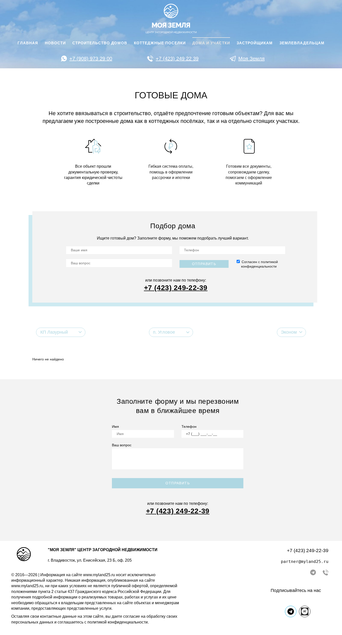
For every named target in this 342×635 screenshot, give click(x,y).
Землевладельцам (301, 43)
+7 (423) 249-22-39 (307, 550)
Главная (28, 43)
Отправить (204, 264)
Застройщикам (255, 43)
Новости (55, 43)
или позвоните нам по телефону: (175, 280)
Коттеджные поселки (160, 43)
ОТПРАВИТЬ (177, 483)
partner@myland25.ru (304, 561)
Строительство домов (99, 43)
